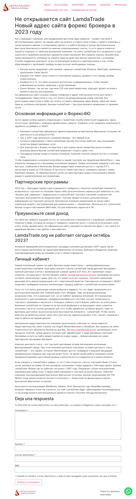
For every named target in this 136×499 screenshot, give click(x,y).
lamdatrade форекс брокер (82, 275)
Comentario (21, 410)
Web (17, 465)
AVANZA (92, 4)
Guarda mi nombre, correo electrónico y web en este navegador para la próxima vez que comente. (67, 476)
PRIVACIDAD (120, 4)
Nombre (20, 444)
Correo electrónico (25, 455)
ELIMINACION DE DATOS (84, 10)
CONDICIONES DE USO (56, 10)
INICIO (47, 4)
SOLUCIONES (61, 4)
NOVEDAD (105, 4)
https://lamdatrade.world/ (83, 329)
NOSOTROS (78, 4)
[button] (128, 491)
